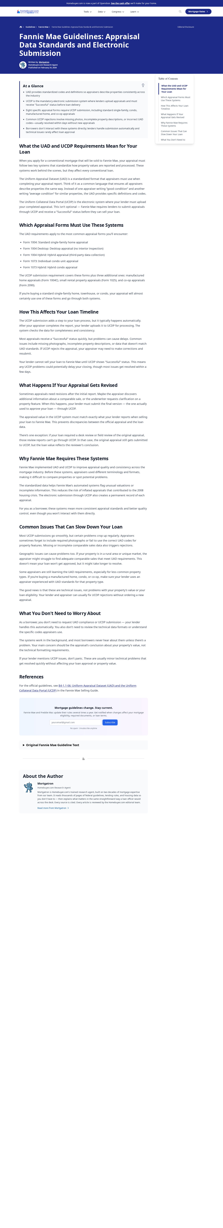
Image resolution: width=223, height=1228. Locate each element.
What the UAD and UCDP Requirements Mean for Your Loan (174, 88)
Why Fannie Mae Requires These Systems (174, 124)
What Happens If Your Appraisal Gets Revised (172, 116)
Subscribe (110, 722)
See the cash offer (120, 3)
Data (100, 11)
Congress (116, 11)
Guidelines (30, 27)
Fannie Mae (43, 27)
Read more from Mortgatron (51, 808)
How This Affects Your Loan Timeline (174, 107)
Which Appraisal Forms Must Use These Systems (175, 99)
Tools (86, 11)
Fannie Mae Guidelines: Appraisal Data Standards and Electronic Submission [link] (82, 27)
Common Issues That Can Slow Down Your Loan (174, 133)
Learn (133, 11)
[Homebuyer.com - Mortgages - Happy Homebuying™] (28, 11)
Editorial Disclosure (186, 27)
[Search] (180, 11)
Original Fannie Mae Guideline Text (52, 745)
